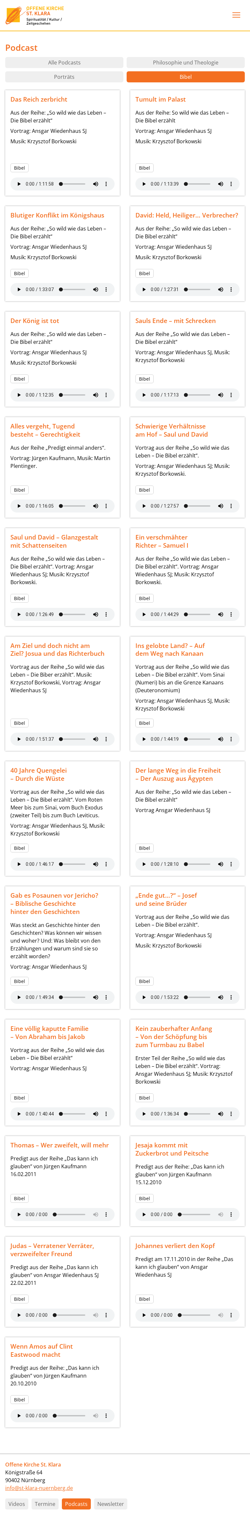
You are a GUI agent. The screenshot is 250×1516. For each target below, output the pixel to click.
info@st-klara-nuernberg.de (39, 1488)
